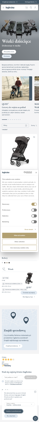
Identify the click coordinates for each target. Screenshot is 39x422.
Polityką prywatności (16, 384)
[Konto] (35, 7)
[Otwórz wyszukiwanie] (30, 7)
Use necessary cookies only (19, 248)
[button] (26, 7)
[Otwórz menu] (3, 7)
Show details (29, 229)
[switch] (34, 210)
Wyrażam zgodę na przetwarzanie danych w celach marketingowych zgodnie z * (14, 382)
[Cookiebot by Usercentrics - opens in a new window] (24, 172)
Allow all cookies (19, 235)
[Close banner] (36, 172)
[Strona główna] (10, 8)
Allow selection (19, 241)
